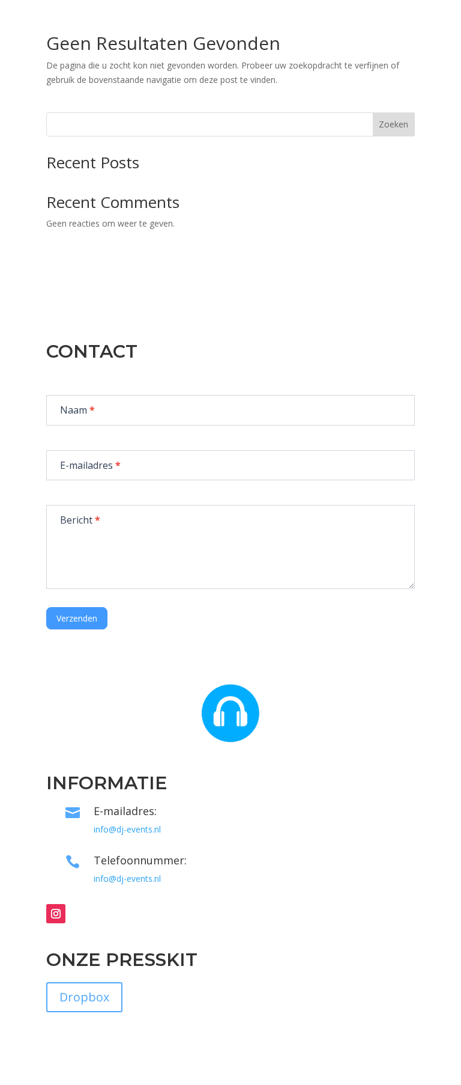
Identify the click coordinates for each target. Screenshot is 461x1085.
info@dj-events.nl (127, 829)
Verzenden (76, 618)
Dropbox (84, 997)
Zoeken (393, 124)
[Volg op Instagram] (55, 913)
